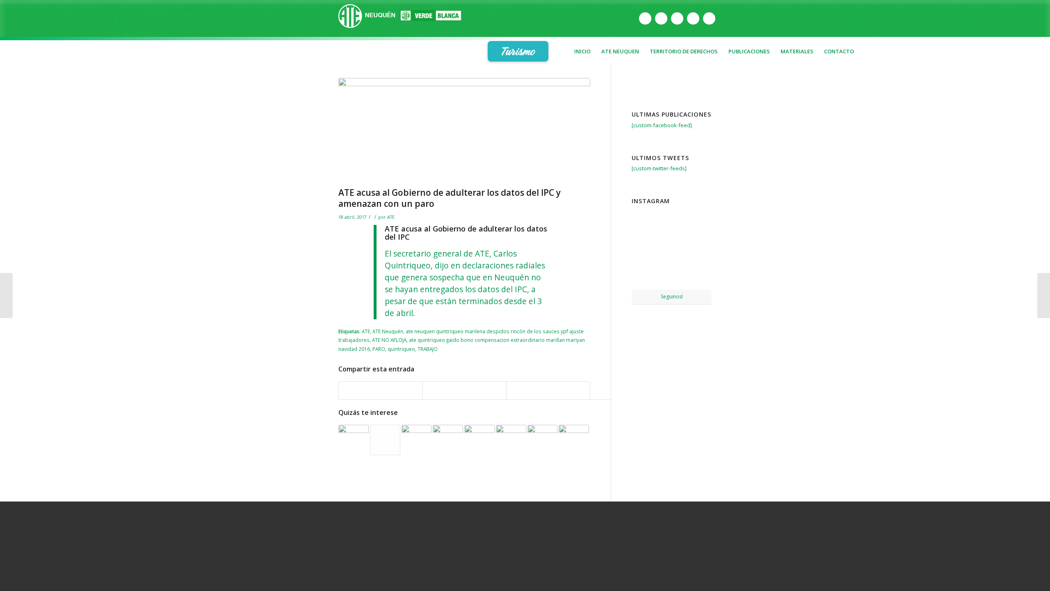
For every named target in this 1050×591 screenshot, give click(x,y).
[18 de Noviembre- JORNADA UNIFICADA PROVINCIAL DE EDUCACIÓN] (644, 276)
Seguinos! (672, 296)
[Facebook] (645, 18)
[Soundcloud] (709, 18)
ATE (391, 217)
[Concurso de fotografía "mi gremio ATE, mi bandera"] (542, 440)
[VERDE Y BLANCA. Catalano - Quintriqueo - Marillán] (574, 440)
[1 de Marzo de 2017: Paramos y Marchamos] (385, 440)
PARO (378, 349)
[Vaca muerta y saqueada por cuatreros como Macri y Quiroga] (1043, 295)
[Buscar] (855, 72)
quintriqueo (401, 349)
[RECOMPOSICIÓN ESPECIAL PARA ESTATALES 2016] (417, 440)
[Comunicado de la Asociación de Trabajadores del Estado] (511, 440)
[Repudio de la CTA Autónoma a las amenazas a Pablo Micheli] (6, 295)
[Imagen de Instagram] (672, 221)
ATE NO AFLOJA (389, 340)
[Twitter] (661, 18)
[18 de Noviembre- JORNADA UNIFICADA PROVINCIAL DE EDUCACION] (699, 276)
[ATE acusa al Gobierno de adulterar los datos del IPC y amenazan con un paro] (464, 130)
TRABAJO (428, 349)
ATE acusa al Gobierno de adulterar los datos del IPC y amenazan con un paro (449, 198)
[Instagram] (693, 18)
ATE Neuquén (387, 331)
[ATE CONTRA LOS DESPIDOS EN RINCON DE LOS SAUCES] (448, 440)
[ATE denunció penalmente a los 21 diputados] (479, 440)
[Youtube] (677, 18)
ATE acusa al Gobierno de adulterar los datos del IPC (466, 233)
